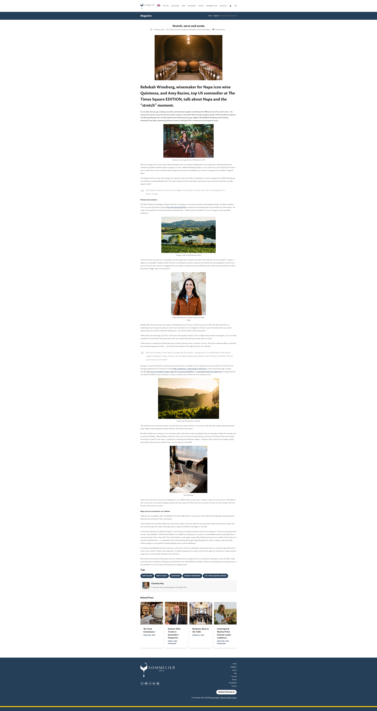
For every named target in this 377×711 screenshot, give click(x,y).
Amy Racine (147, 576)
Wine (199, 30)
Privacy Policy (215, 698)
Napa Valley (161, 576)
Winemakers (206, 30)
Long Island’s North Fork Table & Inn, (209, 372)
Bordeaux (196, 635)
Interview (177, 30)
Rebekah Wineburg (192, 576)
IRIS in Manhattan (180, 369)
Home (210, 16)
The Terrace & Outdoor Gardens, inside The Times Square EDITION (170, 372)
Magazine (217, 16)
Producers (184, 30)
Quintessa (175, 576)
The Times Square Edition (215, 576)
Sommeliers (193, 30)
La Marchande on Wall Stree (196, 369)
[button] (236, 5)
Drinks (171, 30)
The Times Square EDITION (176, 207)
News (175, 641)
